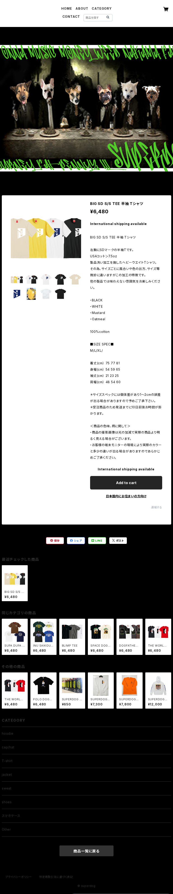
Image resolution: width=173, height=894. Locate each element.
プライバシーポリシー (18, 876)
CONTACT (71, 16)
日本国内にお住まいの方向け (126, 496)
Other (6, 829)
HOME (66, 8)
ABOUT (81, 8)
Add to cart (126, 482)
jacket (7, 774)
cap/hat (8, 747)
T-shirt (7, 761)
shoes (7, 802)
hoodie (8, 733)
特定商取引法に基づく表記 (56, 876)
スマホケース (11, 816)
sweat (6, 788)
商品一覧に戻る (86, 851)
